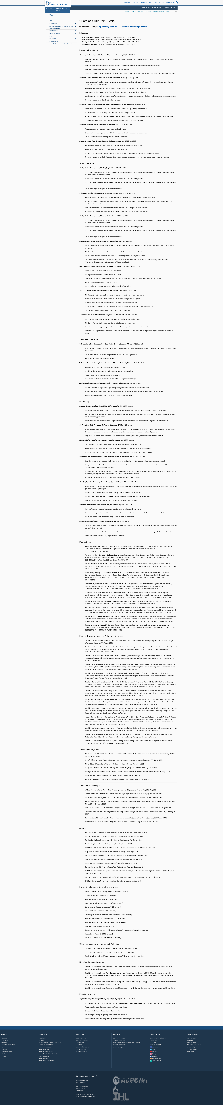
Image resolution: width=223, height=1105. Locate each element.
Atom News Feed (157, 1061)
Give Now (4, 1042)
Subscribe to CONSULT (156, 1045)
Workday (3, 1056)
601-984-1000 (90, 1094)
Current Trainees (156, 7)
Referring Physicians (81, 1051)
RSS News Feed (156, 1058)
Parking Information (6, 1051)
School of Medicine (44, 1056)
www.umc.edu (79, 1090)
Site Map (3, 1054)
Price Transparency (81, 1049)
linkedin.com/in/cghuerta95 (134, 26)
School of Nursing (43, 1058)
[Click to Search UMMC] (176, 2)
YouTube (154, 1051)
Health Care (135, 2)
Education (126, 2)
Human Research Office (119, 1040)
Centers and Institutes (138, 11)
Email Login (4, 1040)
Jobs (2, 1047)
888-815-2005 (91, 1096)
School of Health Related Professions (49, 1054)
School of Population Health (46, 1060)
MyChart (161, 2)
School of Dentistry (44, 1049)
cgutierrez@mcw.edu (108, 26)
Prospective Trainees (169, 7)
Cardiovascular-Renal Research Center (57, 9)
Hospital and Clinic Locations (83, 1047)
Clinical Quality (80, 1042)
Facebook (155, 1047)
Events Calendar (154, 1040)
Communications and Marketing (159, 1038)
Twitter (154, 1049)
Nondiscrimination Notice (194, 1045)
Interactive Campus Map (8, 1045)
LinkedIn (154, 1056)
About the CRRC (145, 7)
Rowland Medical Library (45, 1047)
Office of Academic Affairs (46, 1045)
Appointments (170, 2)
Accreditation (42, 1038)
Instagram (155, 1054)
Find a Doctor (79, 1045)
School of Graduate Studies (46, 1051)
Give (156, 2)
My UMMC (4, 1049)
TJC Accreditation (192, 1049)
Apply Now (52, 36)
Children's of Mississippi (82, 1040)
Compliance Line (191, 1038)
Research (143, 2)
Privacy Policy (191, 1047)
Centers (149, 11)
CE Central (4, 1038)
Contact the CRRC (53, 41)
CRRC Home (52, 21)
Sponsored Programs (118, 1047)
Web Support (190, 1051)
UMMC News (153, 1042)
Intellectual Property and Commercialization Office (126, 1042)
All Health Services (81, 1038)
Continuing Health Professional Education (50, 1042)
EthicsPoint (190, 1040)
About (150, 2)
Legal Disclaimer (191, 1042)
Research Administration (119, 1045)
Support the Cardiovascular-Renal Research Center (60, 45)
